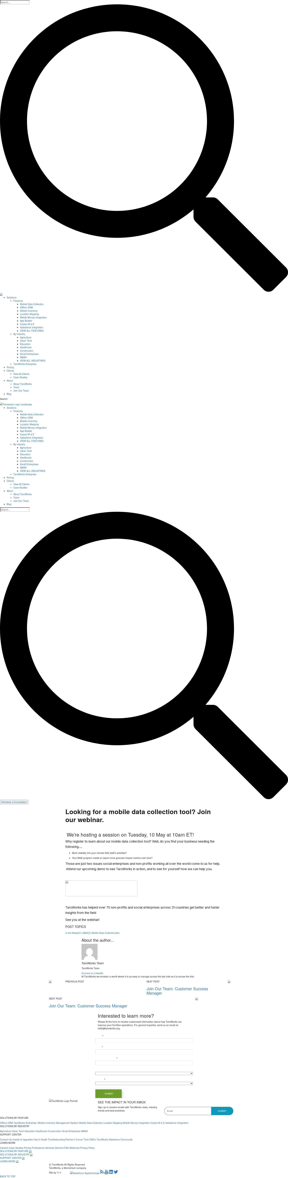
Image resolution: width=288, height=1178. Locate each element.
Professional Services (43, 1147)
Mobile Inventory (29, 310)
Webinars (75, 1147)
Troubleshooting (57, 1139)
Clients (10, 370)
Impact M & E (27, 324)
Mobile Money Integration (33, 317)
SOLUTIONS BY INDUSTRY (14, 1154)
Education (25, 344)
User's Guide (41, 1139)
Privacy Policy (87, 1147)
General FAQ (62, 1147)
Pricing (10, 367)
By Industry (19, 334)
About (10, 380)
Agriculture (25, 337)
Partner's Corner (75, 1139)
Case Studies (20, 377)
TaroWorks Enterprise (24, 364)
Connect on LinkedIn (92, 973)
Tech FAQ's (90, 1139)
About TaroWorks (22, 384)
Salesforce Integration (31, 327)
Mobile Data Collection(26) (106, 933)
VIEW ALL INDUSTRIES (32, 360)
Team (16, 387)
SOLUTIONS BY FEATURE (14, 1151)
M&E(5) (87, 933)
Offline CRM (26, 307)
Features (18, 300)
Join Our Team (21, 390)
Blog (9, 393)
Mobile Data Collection (32, 304)
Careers (4, 1147)
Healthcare (26, 347)
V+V (59, 1172)
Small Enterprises (29, 354)
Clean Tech (26, 340)
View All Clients (21, 374)
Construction (26, 350)
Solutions (11, 297)
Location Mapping (29, 314)
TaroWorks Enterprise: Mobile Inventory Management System (46, 1122)
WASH (23, 357)
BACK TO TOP (7, 1176)
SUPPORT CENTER (10, 1158)
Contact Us (6, 1139)
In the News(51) (73, 933)
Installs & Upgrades (23, 1139)
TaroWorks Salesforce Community (114, 1139)
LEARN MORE (7, 1161)
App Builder (26, 320)
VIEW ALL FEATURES (32, 330)
